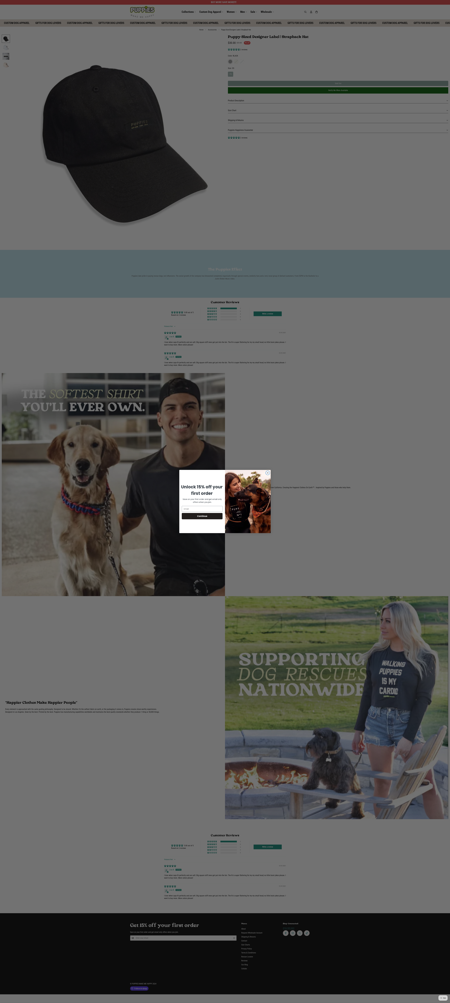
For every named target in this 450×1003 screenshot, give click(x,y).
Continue (202, 516)
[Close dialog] (268, 473)
